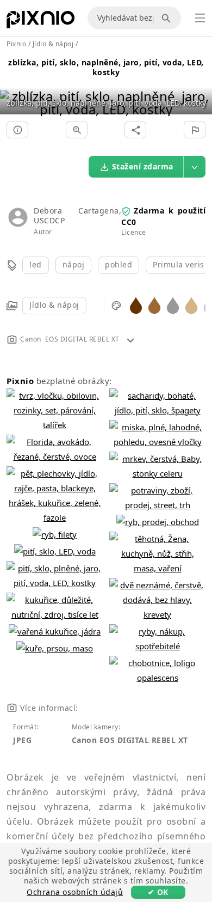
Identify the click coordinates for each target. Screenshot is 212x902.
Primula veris (178, 264)
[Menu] (200, 18)
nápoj (74, 264)
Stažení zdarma (142, 166)
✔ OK (158, 892)
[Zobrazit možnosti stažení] (194, 167)
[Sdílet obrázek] (135, 129)
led (35, 264)
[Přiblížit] (77, 129)
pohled (118, 264)
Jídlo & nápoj (54, 305)
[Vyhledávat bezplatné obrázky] (167, 18)
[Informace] (17, 129)
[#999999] (173, 305)
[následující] (200, 89)
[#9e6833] (154, 305)
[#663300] (136, 305)
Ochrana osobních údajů (75, 892)
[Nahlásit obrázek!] (194, 129)
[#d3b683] (191, 305)
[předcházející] (12, 89)
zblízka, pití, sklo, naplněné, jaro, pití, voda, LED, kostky (106, 67)
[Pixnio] (40, 22)
